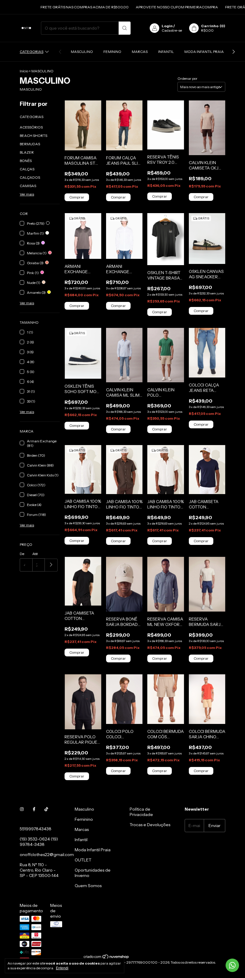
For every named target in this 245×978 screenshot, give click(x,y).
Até (35, 553)
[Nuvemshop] (106, 958)
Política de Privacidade (141, 811)
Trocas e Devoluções (150, 824)
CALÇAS (27, 169)
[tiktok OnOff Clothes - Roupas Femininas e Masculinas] (46, 809)
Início (24, 71)
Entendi (62, 968)
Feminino (112, 51)
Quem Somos (88, 885)
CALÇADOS (30, 177)
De (22, 553)
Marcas (140, 51)
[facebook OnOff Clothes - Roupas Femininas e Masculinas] (34, 809)
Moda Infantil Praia (204, 51)
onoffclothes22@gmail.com (47, 854)
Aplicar (51, 565)
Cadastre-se (172, 30)
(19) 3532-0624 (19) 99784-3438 (39, 841)
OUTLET (83, 860)
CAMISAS (28, 186)
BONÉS (26, 160)
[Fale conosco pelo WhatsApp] (232, 965)
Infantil (166, 51)
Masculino (82, 51)
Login (167, 26)
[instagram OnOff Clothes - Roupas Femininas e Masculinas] (22, 809)
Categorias (31, 51)
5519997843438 (35, 829)
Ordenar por (187, 78)
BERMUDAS (30, 144)
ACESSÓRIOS (31, 127)
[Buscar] (125, 28)
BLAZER (27, 152)
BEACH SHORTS (33, 135)
